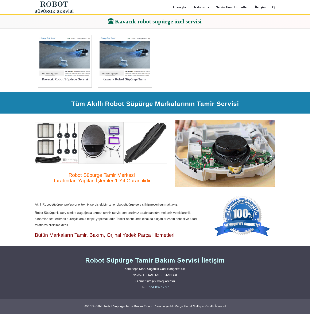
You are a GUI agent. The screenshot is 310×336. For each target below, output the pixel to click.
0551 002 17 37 (158, 287)
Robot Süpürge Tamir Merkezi (102, 175)
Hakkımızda (201, 7)
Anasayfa (179, 7)
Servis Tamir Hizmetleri (232, 7)
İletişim (260, 7)
